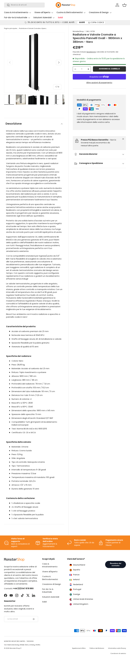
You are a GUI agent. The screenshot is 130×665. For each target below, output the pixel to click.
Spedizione (91, 52)
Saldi (60, 18)
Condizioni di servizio (118, 653)
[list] (34, 62)
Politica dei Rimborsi (97, 648)
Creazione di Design (51, 584)
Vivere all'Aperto (50, 572)
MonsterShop (78, 31)
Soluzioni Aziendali (50, 597)
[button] (124, 5)
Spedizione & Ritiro (79, 648)
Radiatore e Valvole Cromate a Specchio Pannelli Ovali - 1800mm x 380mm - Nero (33, 28)
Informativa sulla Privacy (117, 648)
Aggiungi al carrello (109, 69)
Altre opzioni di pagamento (99, 83)
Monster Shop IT (15, 648)
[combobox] (24, 5)
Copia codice (97, 23)
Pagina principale (10, 28)
